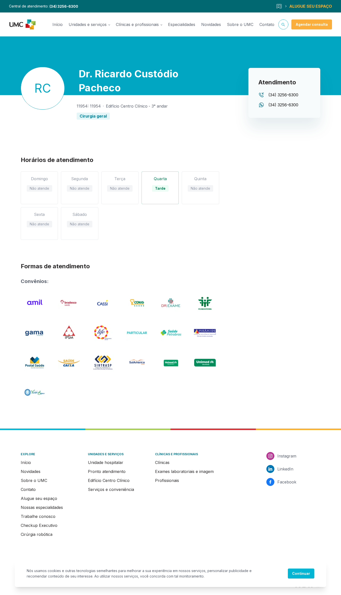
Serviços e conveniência (111, 489)
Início (57, 24)
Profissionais (167, 480)
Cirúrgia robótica (36, 534)
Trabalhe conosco (38, 516)
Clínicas (162, 462)
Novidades (211, 24)
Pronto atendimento (107, 471)
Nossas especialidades (42, 507)
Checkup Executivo (39, 525)
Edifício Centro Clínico (109, 480)
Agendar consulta (312, 24)
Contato (266, 24)
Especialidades (181, 24)
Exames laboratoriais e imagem (184, 471)
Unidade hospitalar (105, 462)
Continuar (301, 573)
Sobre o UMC (240, 24)
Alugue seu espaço (39, 498)
